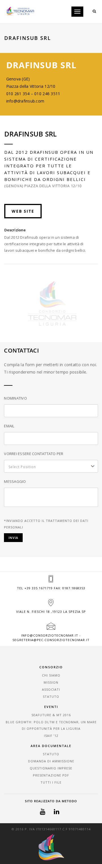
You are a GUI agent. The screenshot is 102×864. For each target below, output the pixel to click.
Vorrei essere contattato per (33, 453)
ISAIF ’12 (51, 735)
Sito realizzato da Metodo (51, 801)
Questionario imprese (51, 768)
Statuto (51, 696)
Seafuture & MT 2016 (51, 715)
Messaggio (15, 481)
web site (23, 211)
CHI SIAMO (51, 675)
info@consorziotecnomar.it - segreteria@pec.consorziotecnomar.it (51, 637)
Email (9, 425)
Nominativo (15, 398)
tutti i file (51, 782)
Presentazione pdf (51, 775)
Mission (51, 682)
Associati (51, 689)
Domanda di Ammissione (51, 761)
